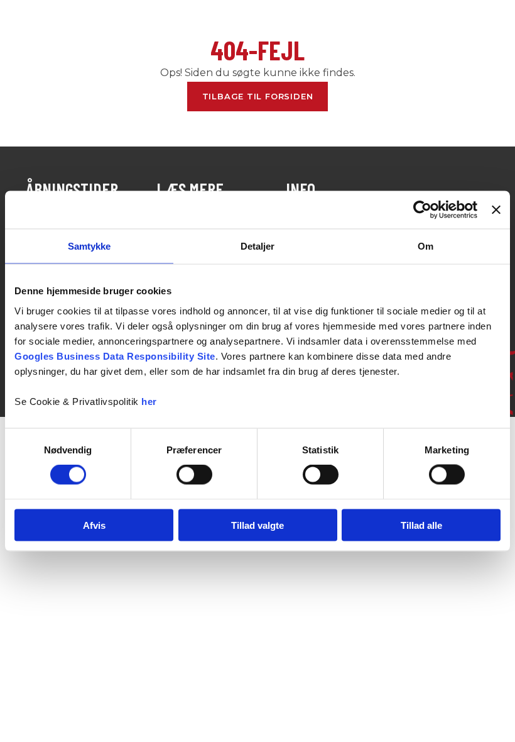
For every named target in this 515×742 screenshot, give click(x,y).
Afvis (94, 524)
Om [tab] (425, 246)
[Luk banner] (496, 210)
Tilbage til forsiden (257, 96)
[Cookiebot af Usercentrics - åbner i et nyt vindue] (422, 210)
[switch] (194, 475)
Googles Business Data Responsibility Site (114, 355)
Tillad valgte (257, 524)
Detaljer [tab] (258, 246)
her (149, 401)
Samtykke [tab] (89, 246)
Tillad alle (421, 524)
